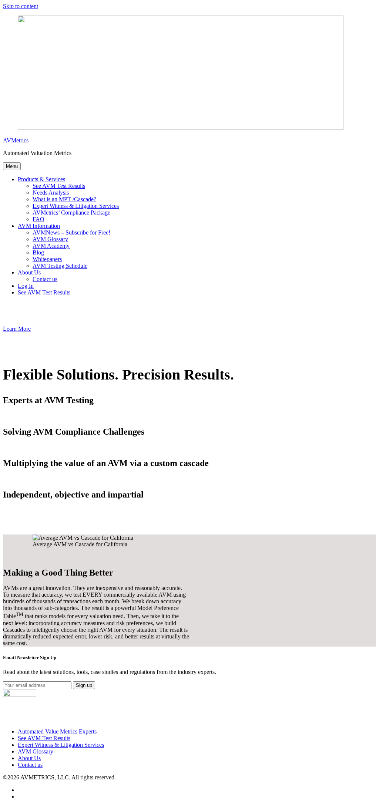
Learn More (17, 329)
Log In (26, 286)
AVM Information (39, 226)
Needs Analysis (51, 192)
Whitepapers (47, 259)
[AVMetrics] (180, 128)
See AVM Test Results (59, 186)
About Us (29, 272)
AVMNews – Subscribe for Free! (71, 232)
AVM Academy (51, 246)
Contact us (45, 279)
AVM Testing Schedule (60, 266)
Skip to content (20, 6)
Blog (38, 252)
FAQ (38, 219)
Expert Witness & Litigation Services (76, 206)
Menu (12, 166)
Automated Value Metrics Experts (57, 731)
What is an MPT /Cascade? (64, 199)
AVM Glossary (50, 239)
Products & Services (41, 179)
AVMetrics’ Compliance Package (71, 212)
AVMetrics (15, 140)
